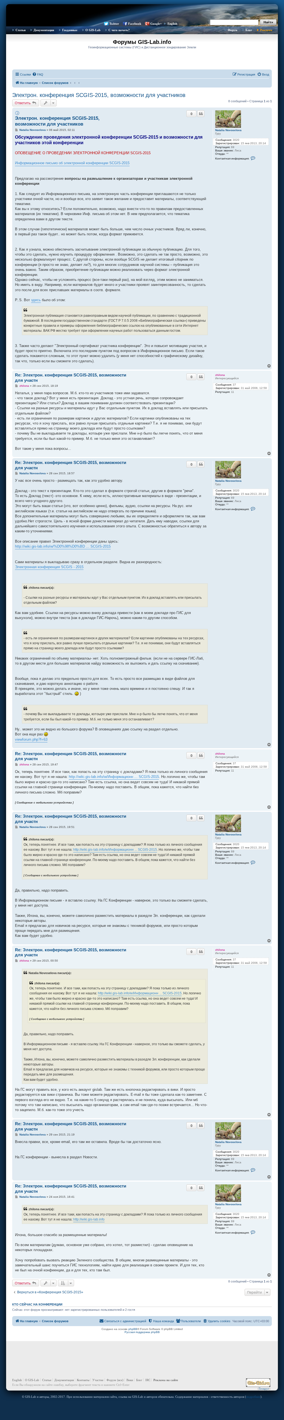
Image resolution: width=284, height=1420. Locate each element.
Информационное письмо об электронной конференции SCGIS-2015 (72, 163)
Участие (97, 1380)
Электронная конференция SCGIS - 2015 (49, 567)
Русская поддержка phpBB (142, 1332)
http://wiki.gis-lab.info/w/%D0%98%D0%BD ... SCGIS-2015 (63, 546)
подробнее (253, 1396)
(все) (120, 1380)
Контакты (83, 1380)
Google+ (156, 23)
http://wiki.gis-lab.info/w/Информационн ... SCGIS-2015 (114, 777)
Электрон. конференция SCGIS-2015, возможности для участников (99, 95)
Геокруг (264, 1388)
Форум (232, 30)
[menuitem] (37, 74)
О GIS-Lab (92, 30)
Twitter (114, 23)
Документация (44, 30)
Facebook (134, 23)
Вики (129, 1380)
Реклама (266, 30)
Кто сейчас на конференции (37, 1304)
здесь (36, 300)
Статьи (21, 30)
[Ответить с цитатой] (200, 113)
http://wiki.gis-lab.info (89, 1219)
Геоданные (69, 30)
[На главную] (142, 12)
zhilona (220, 374)
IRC (147, 1380)
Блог (248, 30)
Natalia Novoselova (228, 130)
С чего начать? (119, 30)
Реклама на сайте (165, 1380)
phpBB (132, 1329)
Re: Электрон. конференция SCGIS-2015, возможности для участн (70, 378)
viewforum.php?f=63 (31, 739)
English (172, 23)
